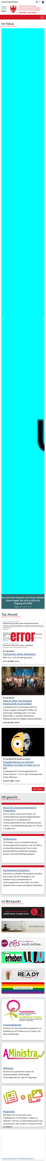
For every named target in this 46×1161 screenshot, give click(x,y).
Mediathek (9, 1111)
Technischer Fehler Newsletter (19, 654)
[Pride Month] (23, 987)
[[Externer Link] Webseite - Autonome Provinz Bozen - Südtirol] (25, 9)
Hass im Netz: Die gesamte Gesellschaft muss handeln (17, 702)
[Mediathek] (23, 1097)
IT (40, 2)
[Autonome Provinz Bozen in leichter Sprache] (43, 2)
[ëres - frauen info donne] (23, 943)
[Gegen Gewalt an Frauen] (23, 912)
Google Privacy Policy (26, 1158)
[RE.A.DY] (23, 974)
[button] (23, 600)
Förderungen (10, 838)
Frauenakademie (12, 1024)
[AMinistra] (23, 1053)
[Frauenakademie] (23, 1010)
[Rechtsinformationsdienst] (23, 926)
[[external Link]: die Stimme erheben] (23, 957)
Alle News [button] (37, 789)
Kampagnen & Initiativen (16, 870)
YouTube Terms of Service (10, 1158)
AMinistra (8, 1068)
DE (37, 2)
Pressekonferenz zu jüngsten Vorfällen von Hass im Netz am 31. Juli (21, 765)
